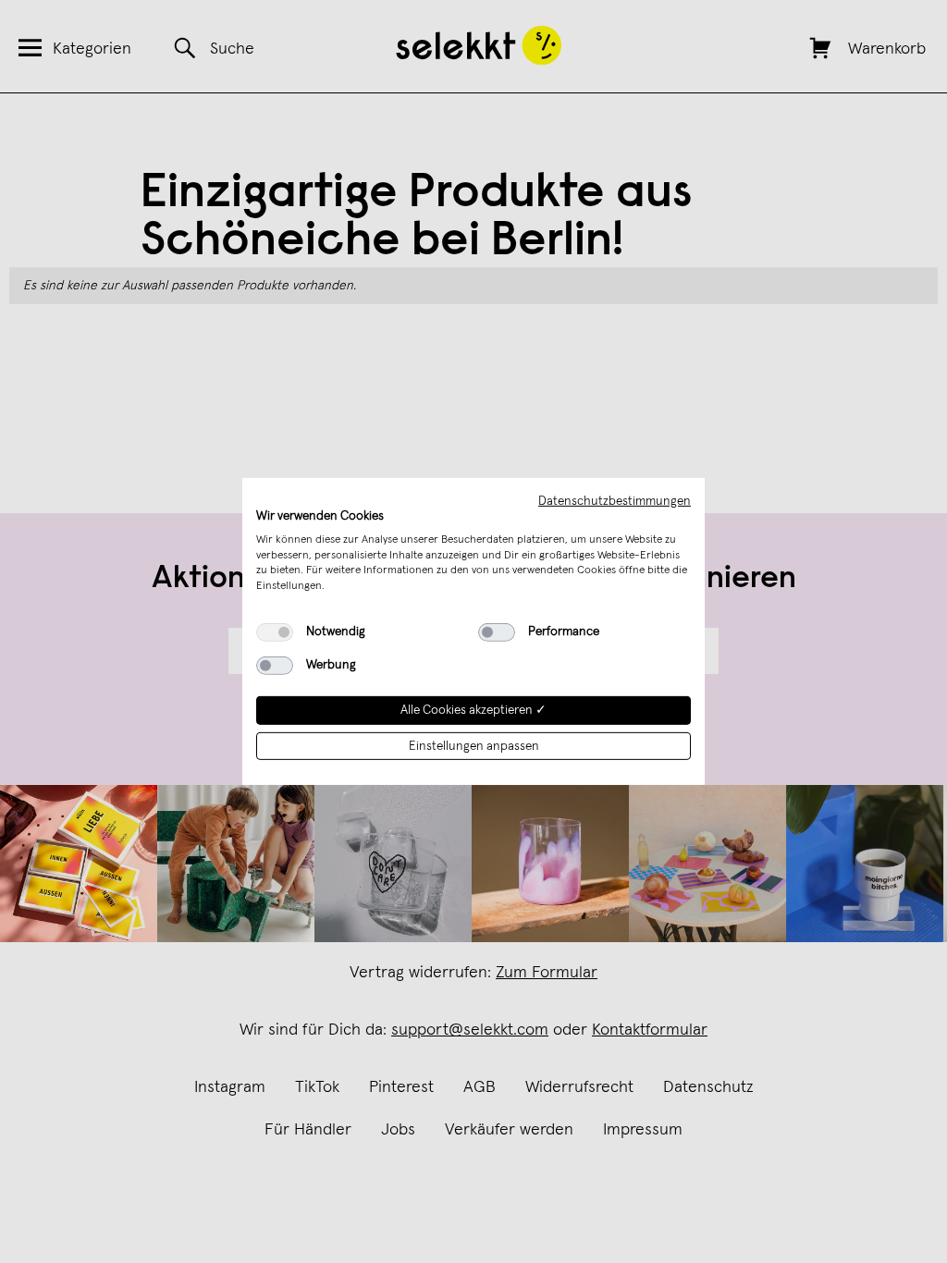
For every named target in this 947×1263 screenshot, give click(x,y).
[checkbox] (274, 632)
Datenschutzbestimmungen (614, 501)
